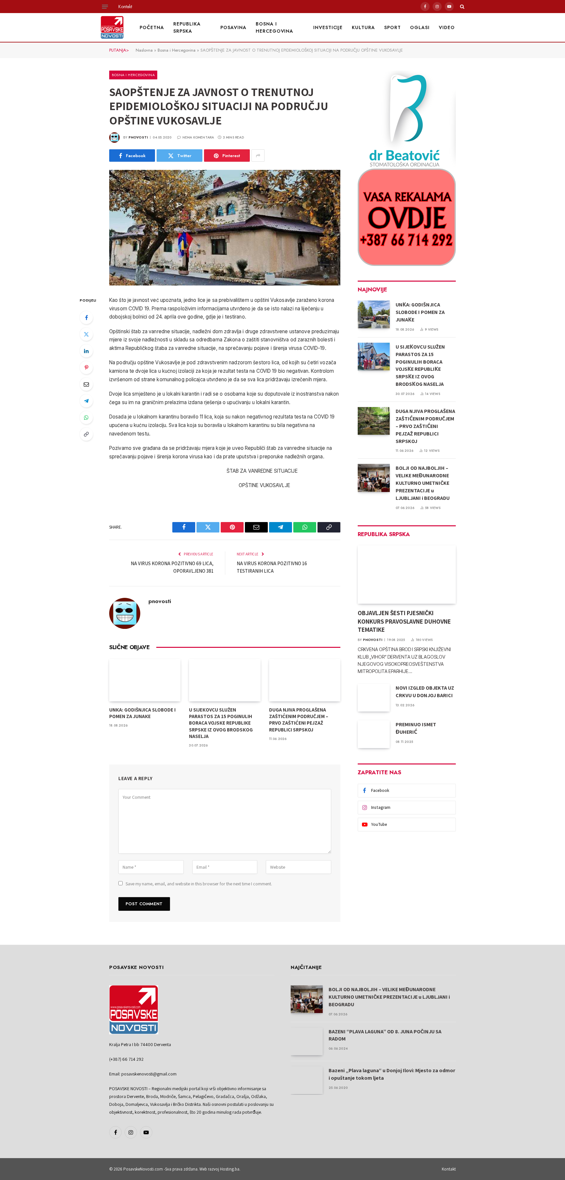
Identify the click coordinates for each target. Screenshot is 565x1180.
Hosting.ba (229, 1169)
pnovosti (138, 137)
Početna (152, 27)
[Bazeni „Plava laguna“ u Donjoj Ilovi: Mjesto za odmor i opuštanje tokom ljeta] (307, 1080)
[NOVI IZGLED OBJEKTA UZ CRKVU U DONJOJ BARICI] (374, 698)
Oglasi (420, 27)
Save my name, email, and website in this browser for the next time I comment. (199, 884)
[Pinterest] (86, 367)
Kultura (363, 27)
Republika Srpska (187, 27)
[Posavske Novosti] (112, 27)
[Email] (86, 384)
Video (447, 27)
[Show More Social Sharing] (258, 155)
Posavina (233, 27)
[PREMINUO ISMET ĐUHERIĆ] (374, 734)
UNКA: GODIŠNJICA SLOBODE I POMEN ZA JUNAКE (142, 713)
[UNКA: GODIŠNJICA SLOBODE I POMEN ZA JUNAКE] (144, 680)
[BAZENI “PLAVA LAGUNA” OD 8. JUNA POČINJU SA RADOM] (307, 1041)
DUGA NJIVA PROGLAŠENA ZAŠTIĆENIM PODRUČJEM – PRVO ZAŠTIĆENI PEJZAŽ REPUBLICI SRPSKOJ (298, 720)
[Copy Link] (86, 434)
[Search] (461, 6)
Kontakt (125, 6)
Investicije (328, 27)
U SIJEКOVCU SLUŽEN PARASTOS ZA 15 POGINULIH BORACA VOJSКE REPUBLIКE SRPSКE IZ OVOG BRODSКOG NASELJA (221, 723)
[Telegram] (86, 400)
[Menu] (105, 6)
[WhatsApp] (86, 417)
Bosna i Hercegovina (275, 27)
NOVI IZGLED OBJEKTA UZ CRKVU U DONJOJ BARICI (425, 691)
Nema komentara (198, 137)
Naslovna (144, 50)
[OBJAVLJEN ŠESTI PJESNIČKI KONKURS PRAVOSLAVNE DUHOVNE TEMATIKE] (407, 574)
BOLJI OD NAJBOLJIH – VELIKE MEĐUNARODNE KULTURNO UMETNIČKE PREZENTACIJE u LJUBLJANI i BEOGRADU (423, 483)
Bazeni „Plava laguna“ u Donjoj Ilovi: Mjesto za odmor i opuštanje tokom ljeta (392, 1074)
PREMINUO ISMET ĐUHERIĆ (416, 728)
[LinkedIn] (86, 350)
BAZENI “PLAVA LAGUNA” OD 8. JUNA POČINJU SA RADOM (385, 1035)
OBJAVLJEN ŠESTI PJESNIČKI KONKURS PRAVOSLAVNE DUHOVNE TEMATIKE (404, 621)
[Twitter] (86, 334)
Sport (392, 27)
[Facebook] (86, 317)
